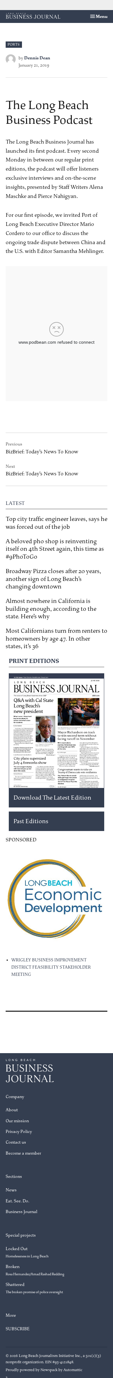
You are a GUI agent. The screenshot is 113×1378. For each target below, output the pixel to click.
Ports (14, 44)
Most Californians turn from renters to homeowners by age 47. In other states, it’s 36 (56, 638)
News (11, 1190)
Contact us (16, 1142)
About (12, 1110)
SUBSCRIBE (18, 1329)
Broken (35, 1270)
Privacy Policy (19, 1131)
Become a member (23, 1153)
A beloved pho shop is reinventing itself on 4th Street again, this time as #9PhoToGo (55, 549)
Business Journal (21, 1211)
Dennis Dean (37, 58)
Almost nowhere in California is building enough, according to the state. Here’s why (51, 608)
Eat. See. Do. (17, 1201)
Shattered (34, 1288)
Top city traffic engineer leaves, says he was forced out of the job (56, 522)
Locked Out (27, 1252)
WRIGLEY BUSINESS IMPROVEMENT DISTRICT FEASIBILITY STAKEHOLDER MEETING (51, 967)
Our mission (17, 1121)
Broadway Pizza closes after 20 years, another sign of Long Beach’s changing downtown (53, 578)
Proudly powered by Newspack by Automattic (44, 1370)
